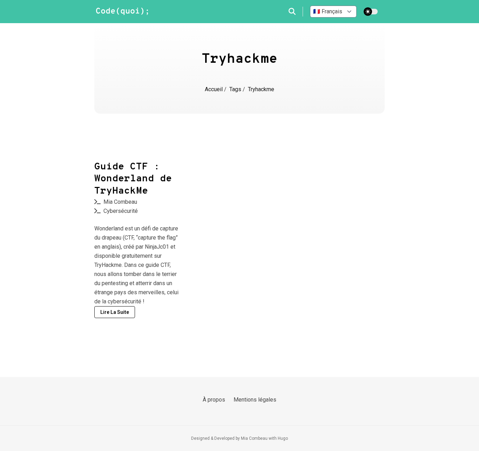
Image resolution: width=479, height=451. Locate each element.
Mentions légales (255, 399)
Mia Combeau (120, 201)
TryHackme (108, 265)
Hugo (283, 438)
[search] (296, 11)
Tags (236, 89)
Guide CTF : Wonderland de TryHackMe (133, 179)
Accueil (214, 89)
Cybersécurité (120, 211)
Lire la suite (114, 312)
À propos (214, 399)
